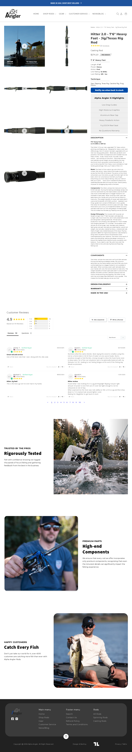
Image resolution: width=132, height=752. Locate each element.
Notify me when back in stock (109, 90)
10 (80, 402)
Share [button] (11, 367)
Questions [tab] (25, 333)
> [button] (84, 402)
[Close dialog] (127, 712)
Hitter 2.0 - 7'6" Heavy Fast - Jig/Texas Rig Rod (111, 27)
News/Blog (44, 728)
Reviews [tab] (11, 333)
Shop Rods (44, 717)
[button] (49, 14)
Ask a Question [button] (99, 320)
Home (93, 27)
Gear (41, 721)
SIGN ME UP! (110, 740)
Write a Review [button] (118, 320)
